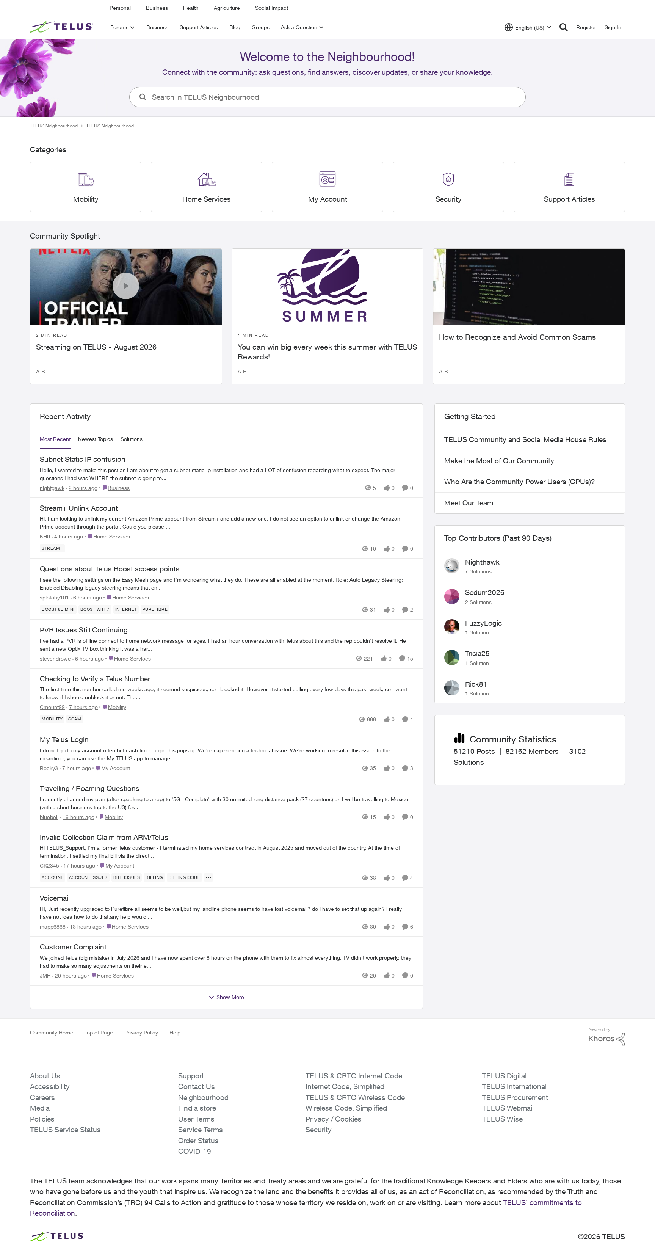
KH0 (45, 536)
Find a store (197, 1108)
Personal (120, 8)
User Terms (196, 1119)
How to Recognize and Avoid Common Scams (517, 337)
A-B (40, 371)
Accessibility (50, 1086)
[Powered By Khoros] (607, 1037)
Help (174, 1032)
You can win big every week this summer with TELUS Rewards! (327, 351)
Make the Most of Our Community (499, 461)
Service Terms (200, 1129)
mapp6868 (53, 926)
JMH (45, 975)
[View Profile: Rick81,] (451, 687)
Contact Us (196, 1086)
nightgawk (52, 488)
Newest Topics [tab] (95, 439)
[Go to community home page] (62, 27)
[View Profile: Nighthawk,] (451, 565)
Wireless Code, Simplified (346, 1108)
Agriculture (227, 8)
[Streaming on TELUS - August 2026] (126, 287)
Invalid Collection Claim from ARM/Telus (104, 837)
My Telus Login (64, 739)
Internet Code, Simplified (345, 1086)
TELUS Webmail (508, 1108)
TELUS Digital (504, 1076)
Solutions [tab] (132, 439)
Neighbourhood (203, 1097)
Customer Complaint (73, 947)
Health (191, 8)
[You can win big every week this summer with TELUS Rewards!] (327, 287)
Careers (42, 1097)
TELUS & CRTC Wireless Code (355, 1097)
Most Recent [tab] (55, 439)
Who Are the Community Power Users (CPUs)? (519, 481)
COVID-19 (194, 1151)
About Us (45, 1076)
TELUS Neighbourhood (54, 126)
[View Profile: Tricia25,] (451, 657)
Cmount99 (52, 707)
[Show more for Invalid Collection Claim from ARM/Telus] (208, 877)
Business (157, 8)
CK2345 (49, 865)
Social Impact (271, 8)
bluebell (49, 817)
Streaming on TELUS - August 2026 (96, 346)
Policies (42, 1119)
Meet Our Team (468, 503)
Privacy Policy (141, 1032)
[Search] (563, 27)
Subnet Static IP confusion (82, 459)
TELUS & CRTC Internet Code (354, 1076)
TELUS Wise (502, 1119)
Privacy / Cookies (334, 1119)
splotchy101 (54, 597)
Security (319, 1129)
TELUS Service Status (65, 1129)
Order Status (198, 1140)
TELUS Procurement (515, 1097)
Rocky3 (49, 768)
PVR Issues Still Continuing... (86, 630)
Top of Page (99, 1032)
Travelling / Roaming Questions (89, 788)
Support (191, 1076)
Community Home (51, 1032)
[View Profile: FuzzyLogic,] (451, 626)
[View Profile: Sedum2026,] (451, 596)
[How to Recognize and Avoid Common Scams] (529, 287)
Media (40, 1108)
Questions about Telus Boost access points (110, 569)
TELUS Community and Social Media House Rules (525, 439)
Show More (230, 997)
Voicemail (55, 898)
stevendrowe (55, 658)
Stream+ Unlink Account (79, 508)
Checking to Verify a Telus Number (95, 679)
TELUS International (514, 1086)
